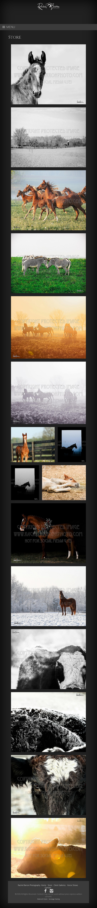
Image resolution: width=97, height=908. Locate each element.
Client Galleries (60, 885)
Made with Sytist (42, 899)
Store (50, 885)
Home (43, 885)
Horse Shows (72, 885)
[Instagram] (51, 890)
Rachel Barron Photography (29, 885)
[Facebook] (45, 890)
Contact (48, 887)
